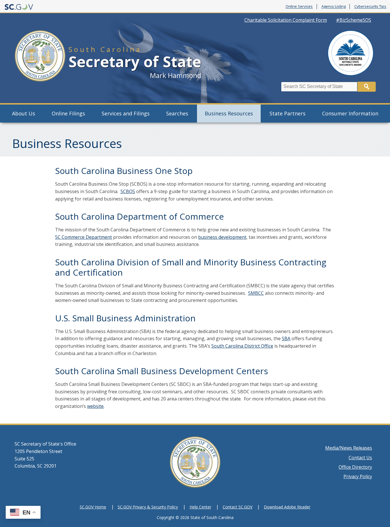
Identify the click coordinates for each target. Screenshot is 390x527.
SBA (286, 338)
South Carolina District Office (242, 346)
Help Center (200, 507)
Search (366, 87)
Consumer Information (350, 113)
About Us (23, 113)
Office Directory (355, 467)
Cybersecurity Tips (370, 6)
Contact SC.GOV (237, 507)
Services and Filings (126, 113)
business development (222, 237)
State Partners (287, 113)
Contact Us (360, 457)
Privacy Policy (357, 476)
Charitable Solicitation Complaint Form (285, 20)
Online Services (299, 6)
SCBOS (127, 191)
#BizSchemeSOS (353, 20)
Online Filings (68, 113)
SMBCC (256, 293)
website (95, 406)
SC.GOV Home (93, 507)
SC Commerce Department (83, 237)
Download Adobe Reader (287, 507)
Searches (177, 113)
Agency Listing (333, 6)
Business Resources (229, 113)
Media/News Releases (348, 448)
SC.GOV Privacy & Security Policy (148, 507)
